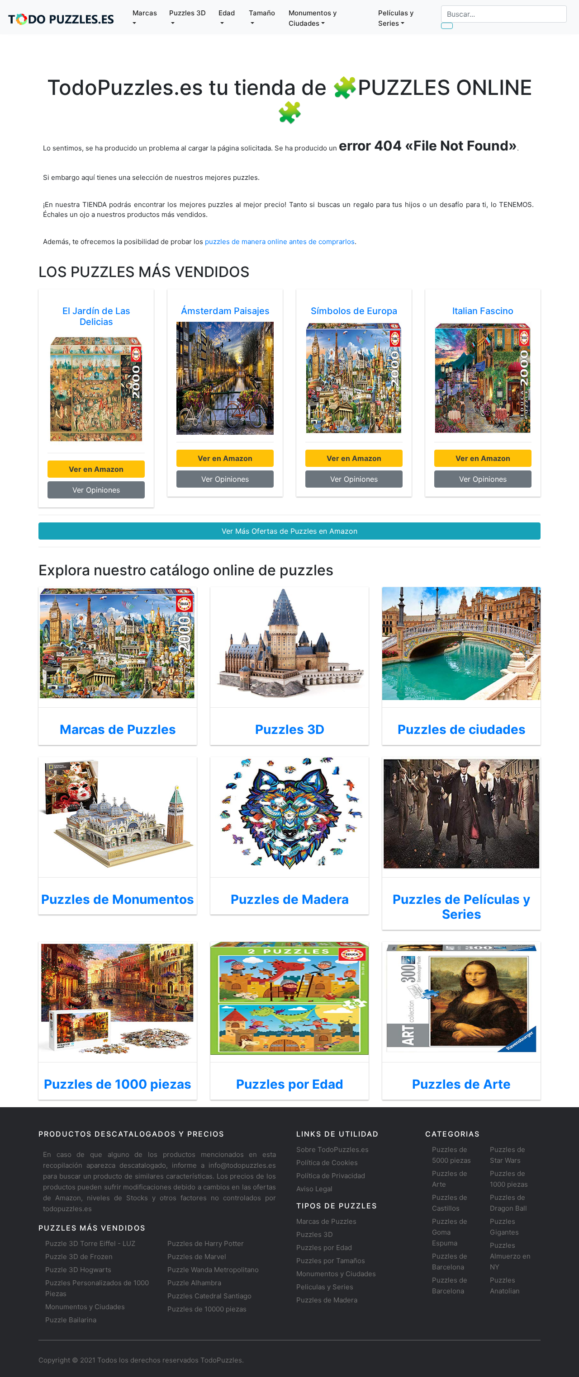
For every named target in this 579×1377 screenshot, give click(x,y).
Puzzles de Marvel (196, 1256)
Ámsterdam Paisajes (225, 310)
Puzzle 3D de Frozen (79, 1256)
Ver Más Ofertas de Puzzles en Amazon (289, 531)
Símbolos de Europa (354, 310)
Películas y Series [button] (396, 18)
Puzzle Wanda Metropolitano (213, 1269)
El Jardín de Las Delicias (96, 316)
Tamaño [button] (262, 13)
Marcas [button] (145, 13)
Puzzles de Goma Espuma (449, 1232)
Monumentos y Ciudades (85, 1306)
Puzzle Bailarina (70, 1320)
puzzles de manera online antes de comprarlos (280, 241)
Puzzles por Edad (324, 1247)
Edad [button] (226, 13)
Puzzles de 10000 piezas (207, 1309)
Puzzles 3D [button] (187, 13)
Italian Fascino (482, 310)
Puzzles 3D (314, 1234)
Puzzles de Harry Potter (205, 1243)
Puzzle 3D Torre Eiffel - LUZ (90, 1243)
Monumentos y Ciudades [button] (313, 18)
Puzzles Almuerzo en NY (510, 1256)
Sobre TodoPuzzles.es (332, 1149)
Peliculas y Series (324, 1287)
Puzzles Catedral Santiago (209, 1296)
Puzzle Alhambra (194, 1282)
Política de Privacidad (330, 1175)
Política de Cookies (327, 1162)
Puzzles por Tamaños (330, 1260)
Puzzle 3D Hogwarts (78, 1269)
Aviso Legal (314, 1188)
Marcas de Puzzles (326, 1221)
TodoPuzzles (221, 1360)
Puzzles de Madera (326, 1300)
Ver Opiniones (96, 489)
